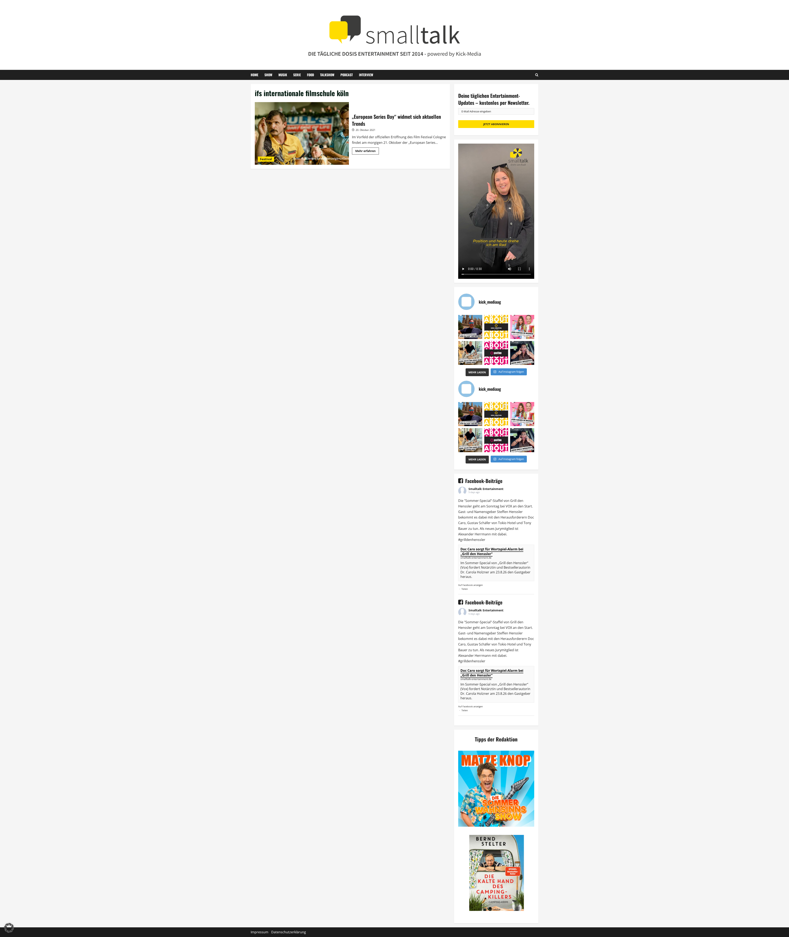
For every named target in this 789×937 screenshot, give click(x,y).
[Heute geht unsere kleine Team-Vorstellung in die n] (496, 353)
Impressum (259, 932)
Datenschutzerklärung (288, 932)
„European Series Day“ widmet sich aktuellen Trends (302, 133)
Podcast (346, 74)
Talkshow (327, 74)
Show (268, 74)
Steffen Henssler (510, 511)
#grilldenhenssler (471, 539)
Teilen (464, 588)
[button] (9, 928)
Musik (282, 74)
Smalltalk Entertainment (485, 489)
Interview (366, 74)
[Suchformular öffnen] (536, 75)
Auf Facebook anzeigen (470, 585)
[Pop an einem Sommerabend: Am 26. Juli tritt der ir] (522, 353)
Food (310, 74)
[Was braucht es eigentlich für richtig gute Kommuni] (496, 327)
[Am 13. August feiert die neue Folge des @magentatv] (470, 327)
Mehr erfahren (367, 151)
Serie (297, 74)
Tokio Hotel (507, 523)
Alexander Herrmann (474, 534)
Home (254, 74)
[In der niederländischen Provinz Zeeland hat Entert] (470, 353)
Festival (266, 159)
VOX (509, 506)
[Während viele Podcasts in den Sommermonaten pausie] (522, 327)
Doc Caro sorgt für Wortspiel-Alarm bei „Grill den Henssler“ (491, 551)
